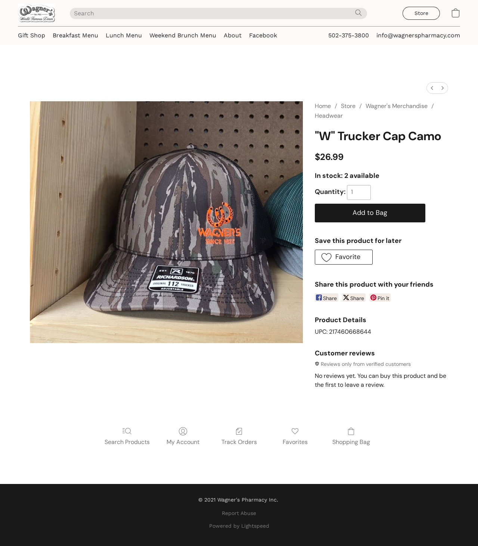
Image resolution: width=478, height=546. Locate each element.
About (233, 35)
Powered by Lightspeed (239, 526)
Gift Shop (31, 35)
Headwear (329, 116)
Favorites (295, 442)
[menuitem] (432, 88)
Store (348, 106)
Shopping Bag (351, 442)
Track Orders (239, 442)
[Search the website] (358, 12)
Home (323, 106)
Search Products (127, 442)
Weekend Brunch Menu (182, 35)
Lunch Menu (124, 35)
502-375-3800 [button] (348, 35)
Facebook (263, 35)
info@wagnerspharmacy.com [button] (418, 35)
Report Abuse (239, 513)
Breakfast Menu (75, 35)
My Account (183, 442)
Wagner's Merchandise (397, 106)
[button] (36, 13)
